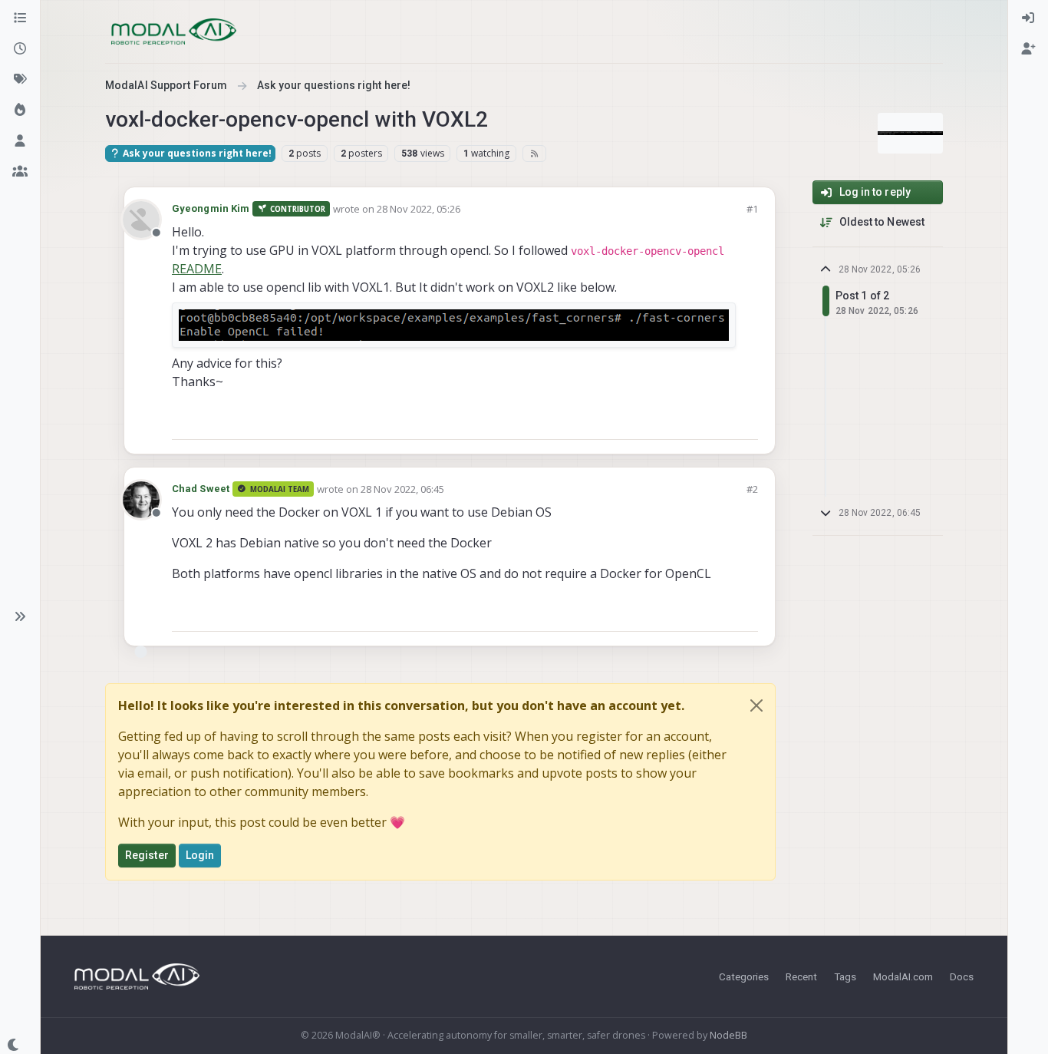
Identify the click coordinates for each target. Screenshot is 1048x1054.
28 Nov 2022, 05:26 (418, 209)
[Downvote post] (745, 421)
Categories (744, 976)
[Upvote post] (691, 421)
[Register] (1028, 49)
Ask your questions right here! (196, 153)
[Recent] (20, 49)
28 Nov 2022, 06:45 (402, 489)
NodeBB (728, 1035)
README (197, 268)
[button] (20, 616)
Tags (845, 976)
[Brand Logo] (173, 31)
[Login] (1028, 18)
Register (147, 855)
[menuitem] (1028, 18)
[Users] (20, 141)
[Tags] (20, 80)
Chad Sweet (200, 488)
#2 (752, 489)
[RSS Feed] (534, 153)
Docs (962, 976)
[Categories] (20, 18)
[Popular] (20, 110)
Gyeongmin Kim (210, 208)
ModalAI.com (903, 976)
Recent (801, 976)
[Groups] (20, 172)
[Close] (756, 705)
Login (200, 855)
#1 (752, 209)
